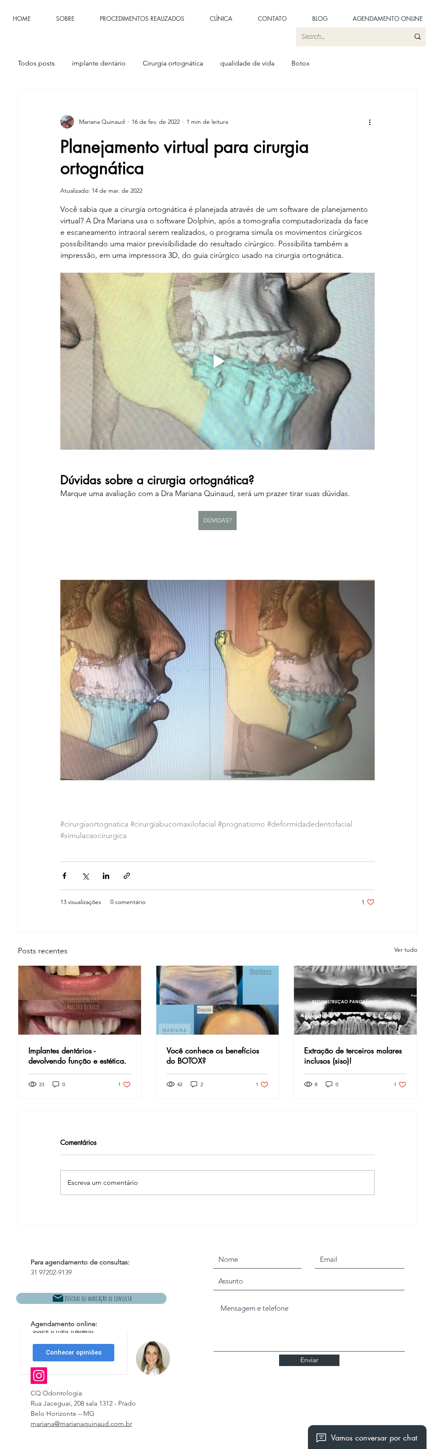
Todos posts (36, 63)
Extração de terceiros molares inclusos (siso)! (353, 1055)
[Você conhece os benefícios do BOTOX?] (217, 1000)
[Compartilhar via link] (127, 876)
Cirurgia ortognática (173, 63)
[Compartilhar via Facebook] (64, 876)
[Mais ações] (369, 122)
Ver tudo (405, 949)
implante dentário (99, 63)
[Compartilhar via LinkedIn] (106, 876)
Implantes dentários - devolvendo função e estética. (77, 1055)
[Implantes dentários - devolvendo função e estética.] (79, 1000)
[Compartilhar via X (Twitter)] (85, 876)
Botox (300, 63)
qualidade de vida (247, 63)
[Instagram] (39, 1375)
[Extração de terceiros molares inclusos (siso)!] (355, 1000)
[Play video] (217, 361)
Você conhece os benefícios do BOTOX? (213, 1055)
